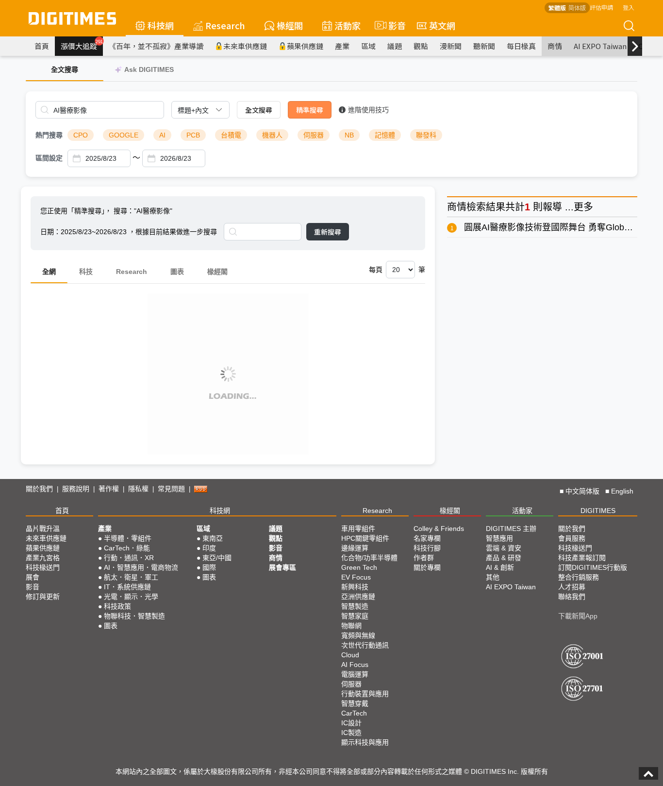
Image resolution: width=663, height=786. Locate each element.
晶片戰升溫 (43, 528)
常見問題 (171, 489)
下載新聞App (577, 616)
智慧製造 (354, 606)
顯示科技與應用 (365, 742)
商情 (554, 46)
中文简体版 (582, 491)
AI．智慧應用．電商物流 (141, 567)
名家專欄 (427, 538)
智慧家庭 (354, 616)
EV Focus (356, 577)
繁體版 (557, 7)
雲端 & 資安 (503, 548)
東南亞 (212, 538)
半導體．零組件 (127, 538)
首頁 (41, 46)
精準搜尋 (309, 110)
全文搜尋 (258, 110)
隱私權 (138, 489)
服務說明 (75, 489)
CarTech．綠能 (127, 548)
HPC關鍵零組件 (365, 538)
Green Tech (359, 567)
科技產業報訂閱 (582, 558)
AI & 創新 (500, 567)
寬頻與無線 (358, 635)
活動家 (347, 25)
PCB (193, 135)
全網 (49, 271)
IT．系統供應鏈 (127, 587)
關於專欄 (427, 567)
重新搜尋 (327, 232)
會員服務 (571, 538)
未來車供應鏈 (245, 46)
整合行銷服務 (578, 577)
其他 (492, 577)
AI (162, 135)
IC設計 (351, 723)
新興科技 (354, 587)
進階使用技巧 (368, 110)
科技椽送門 (43, 567)
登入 (628, 7)
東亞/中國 (217, 558)
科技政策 (117, 606)
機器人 (272, 135)
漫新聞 (451, 46)
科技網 (161, 25)
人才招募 (571, 587)
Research (225, 25)
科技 (86, 271)
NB (349, 135)
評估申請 (601, 7)
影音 (393, 25)
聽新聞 (484, 46)
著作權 (109, 489)
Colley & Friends (439, 528)
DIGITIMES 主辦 (511, 528)
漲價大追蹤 (82, 44)
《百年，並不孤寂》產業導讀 (156, 46)
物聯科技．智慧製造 (134, 616)
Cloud (350, 655)
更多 (583, 207)
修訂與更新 (43, 596)
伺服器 (313, 135)
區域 (368, 46)
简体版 (577, 7)
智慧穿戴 (354, 703)
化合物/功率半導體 (369, 558)
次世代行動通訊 (365, 645)
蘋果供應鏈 (305, 46)
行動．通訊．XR (129, 558)
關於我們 (39, 489)
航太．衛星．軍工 (131, 577)
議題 (394, 46)
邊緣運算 (354, 548)
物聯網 (351, 626)
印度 (209, 548)
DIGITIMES (597, 510)
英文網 (442, 25)
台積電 (231, 135)
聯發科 (426, 135)
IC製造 (351, 732)
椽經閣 (290, 25)
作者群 (424, 558)
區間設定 (49, 158)
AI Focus (354, 664)
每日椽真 (521, 46)
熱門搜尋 (49, 135)
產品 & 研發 (503, 558)
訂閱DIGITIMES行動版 (592, 567)
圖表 (177, 271)
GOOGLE (123, 135)
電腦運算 (354, 674)
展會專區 (282, 567)
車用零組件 (358, 528)
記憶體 (385, 135)
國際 (209, 567)
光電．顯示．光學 (131, 596)
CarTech (354, 713)
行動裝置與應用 (365, 694)
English (622, 491)
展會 (32, 577)
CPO (80, 135)
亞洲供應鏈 (358, 596)
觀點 (421, 46)
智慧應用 (499, 538)
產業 (342, 46)
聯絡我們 (571, 596)
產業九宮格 (43, 558)
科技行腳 (427, 548)
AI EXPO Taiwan (600, 46)
